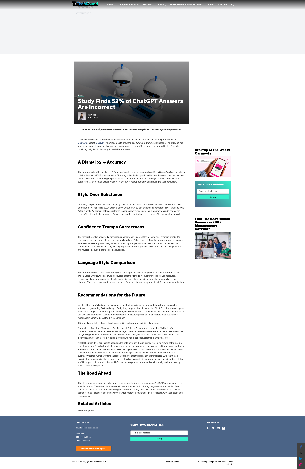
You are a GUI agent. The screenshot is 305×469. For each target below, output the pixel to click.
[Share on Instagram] (301, 465)
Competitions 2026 (129, 5)
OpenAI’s (82, 143)
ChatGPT (100, 143)
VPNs (161, 5)
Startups (147, 5)
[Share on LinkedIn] (301, 459)
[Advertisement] (147, 33)
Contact (222, 5)
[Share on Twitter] (301, 453)
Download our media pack (93, 448)
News (110, 5)
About (211, 5)
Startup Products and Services (186, 5)
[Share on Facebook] (301, 447)
